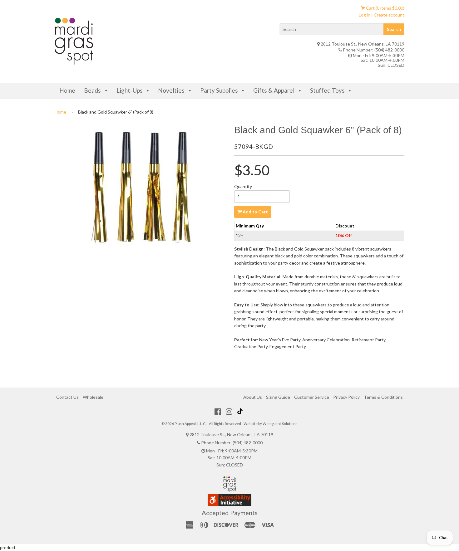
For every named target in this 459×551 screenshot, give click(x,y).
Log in (364, 14)
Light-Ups (130, 90)
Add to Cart (255, 211)
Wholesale (93, 397)
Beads (93, 90)
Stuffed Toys (328, 90)
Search (394, 29)
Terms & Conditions (383, 397)
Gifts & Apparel (274, 90)
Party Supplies (219, 90)
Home (67, 90)
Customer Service (311, 397)
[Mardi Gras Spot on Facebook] (218, 411)
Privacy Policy (346, 397)
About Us (252, 397)
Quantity (243, 186)
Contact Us (67, 397)
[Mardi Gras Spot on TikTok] (240, 411)
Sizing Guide (278, 397)
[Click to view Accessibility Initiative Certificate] (229, 504)
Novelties (172, 90)
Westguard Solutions (280, 423)
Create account (389, 14)
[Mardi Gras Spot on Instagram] (229, 411)
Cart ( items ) (384, 8)
